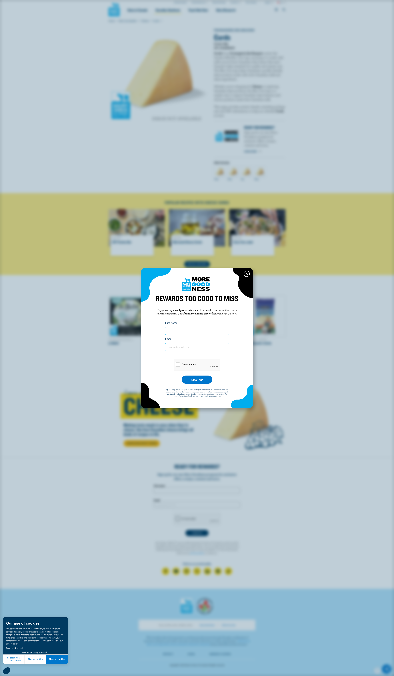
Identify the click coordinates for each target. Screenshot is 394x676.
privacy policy (204, 396)
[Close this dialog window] (247, 274)
